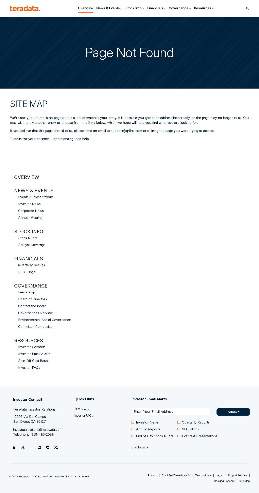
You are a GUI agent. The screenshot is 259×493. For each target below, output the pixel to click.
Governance (31, 286)
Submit (233, 412)
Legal (219, 475)
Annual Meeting (30, 218)
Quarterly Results (31, 265)
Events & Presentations (36, 197)
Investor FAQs (29, 368)
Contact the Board (32, 306)
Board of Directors (32, 299)
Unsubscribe (140, 447)
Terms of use (203, 475)
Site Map (244, 481)
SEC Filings (26, 272)
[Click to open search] (246, 8)
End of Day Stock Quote (154, 436)
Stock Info (28, 231)
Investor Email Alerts (34, 354)
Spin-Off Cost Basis (33, 361)
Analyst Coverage (32, 245)
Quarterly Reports (196, 422)
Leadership (26, 292)
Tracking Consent (224, 481)
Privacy (152, 475)
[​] (14, 447)
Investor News (29, 204)
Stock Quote (27, 238)
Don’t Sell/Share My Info (176, 475)
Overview (26, 177)
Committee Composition (36, 327)
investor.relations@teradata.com (37, 430)
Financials (28, 259)
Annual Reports (148, 429)
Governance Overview (35, 313)
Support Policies (237, 475)
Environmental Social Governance (44, 320)
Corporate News (31, 211)
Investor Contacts (32, 347)
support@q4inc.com (126, 131)
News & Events (34, 191)
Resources (28, 340)
